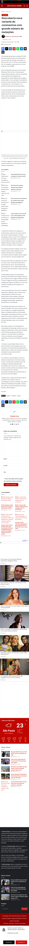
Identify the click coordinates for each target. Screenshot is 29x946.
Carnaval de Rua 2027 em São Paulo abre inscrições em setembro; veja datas (18, 783)
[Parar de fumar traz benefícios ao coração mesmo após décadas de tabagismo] (5, 204)
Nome (5, 458)
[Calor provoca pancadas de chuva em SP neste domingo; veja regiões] (5, 761)
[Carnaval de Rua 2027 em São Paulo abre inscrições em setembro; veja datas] (5, 786)
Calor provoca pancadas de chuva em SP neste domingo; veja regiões (18, 761)
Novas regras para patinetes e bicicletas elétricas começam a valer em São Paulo (19, 776)
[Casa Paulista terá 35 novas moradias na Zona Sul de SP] (5, 178)
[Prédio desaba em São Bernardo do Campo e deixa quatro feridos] (7, 499)
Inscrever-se (21, 942)
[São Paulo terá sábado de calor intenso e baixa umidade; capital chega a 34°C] (5, 769)
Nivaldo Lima (14, 416)
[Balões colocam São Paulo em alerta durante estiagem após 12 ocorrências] (21, 499)
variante (18, 395)
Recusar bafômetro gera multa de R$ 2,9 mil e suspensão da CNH (19, 753)
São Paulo (8, 11)
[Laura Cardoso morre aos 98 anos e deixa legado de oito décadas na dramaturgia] (5, 220)
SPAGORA (14, 395)
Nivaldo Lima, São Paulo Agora (12, 36)
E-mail (6, 465)
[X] (6, 48)
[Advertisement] (14, 115)
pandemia (8, 395)
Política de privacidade (20, 923)
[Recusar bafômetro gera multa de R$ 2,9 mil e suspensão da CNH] (5, 754)
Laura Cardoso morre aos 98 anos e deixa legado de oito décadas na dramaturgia (18, 215)
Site (5, 472)
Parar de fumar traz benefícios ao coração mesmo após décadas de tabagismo (19, 200)
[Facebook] (2, 48)
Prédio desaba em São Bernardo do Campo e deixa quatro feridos (7, 506)
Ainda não (9, 942)
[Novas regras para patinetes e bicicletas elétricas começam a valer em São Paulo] (5, 776)
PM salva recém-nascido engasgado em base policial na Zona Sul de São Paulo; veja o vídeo (21, 525)
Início (4, 11)
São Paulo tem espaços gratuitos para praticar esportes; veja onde (17, 187)
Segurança (11, 923)
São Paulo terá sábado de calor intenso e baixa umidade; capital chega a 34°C (19, 768)
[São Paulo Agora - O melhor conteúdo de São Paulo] (14, 6)
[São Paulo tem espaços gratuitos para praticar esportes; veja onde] (5, 190)
